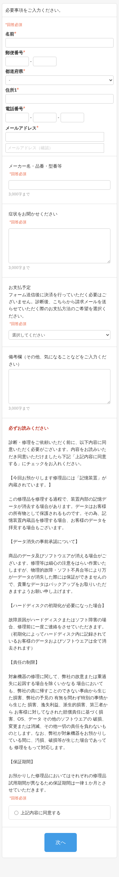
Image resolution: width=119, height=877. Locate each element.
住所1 (12, 90)
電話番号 (15, 108)
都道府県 (15, 71)
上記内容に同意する (41, 812)
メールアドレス (21, 128)
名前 (10, 33)
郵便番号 (15, 52)
